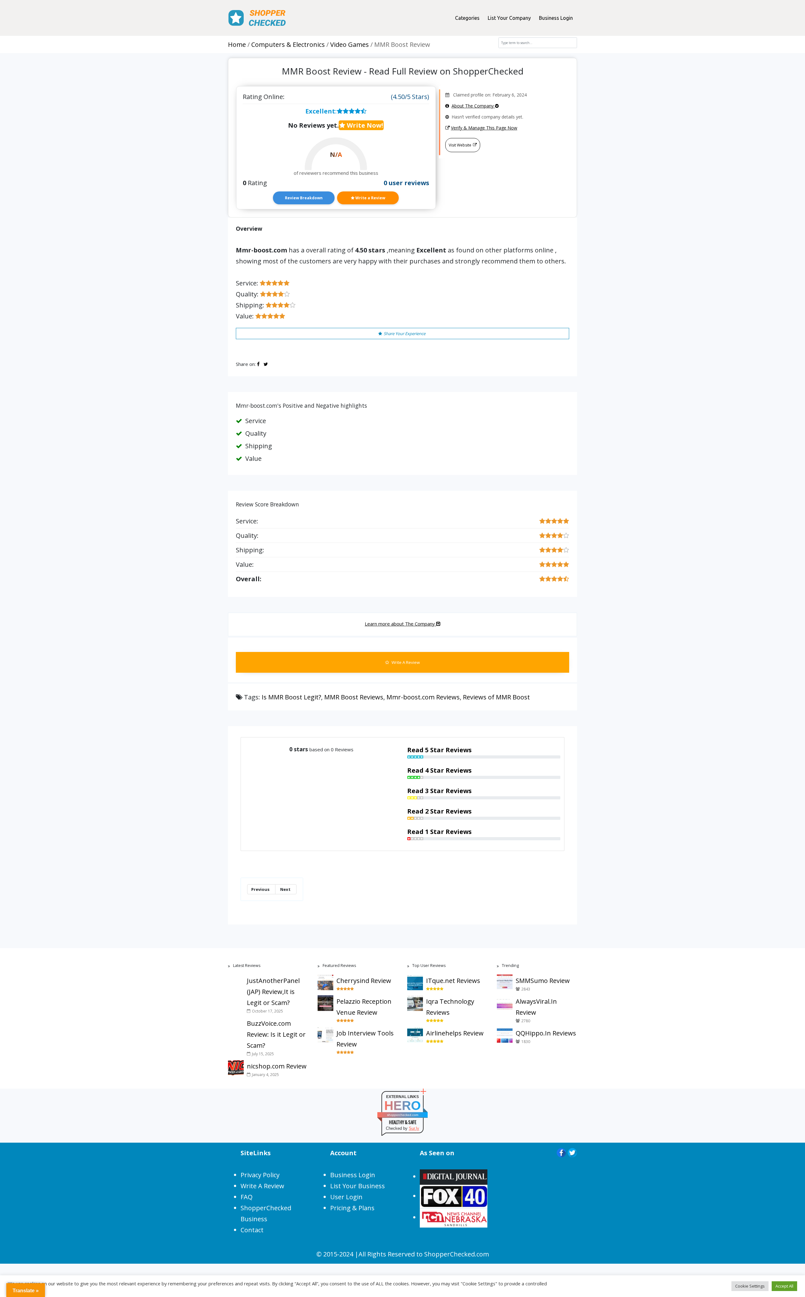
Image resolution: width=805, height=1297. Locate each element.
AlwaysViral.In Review (536, 1007)
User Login (346, 1197)
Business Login (556, 18)
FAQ (247, 1197)
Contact (252, 1230)
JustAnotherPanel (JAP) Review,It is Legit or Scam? (273, 991)
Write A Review (405, 662)
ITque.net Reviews (453, 980)
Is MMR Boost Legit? (291, 697)
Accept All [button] (784, 1286)
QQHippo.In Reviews (546, 1033)
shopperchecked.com (402, 1115)
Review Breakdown (304, 198)
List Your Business (357, 1186)
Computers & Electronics (288, 44)
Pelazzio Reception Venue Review (363, 1007)
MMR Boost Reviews (353, 697)
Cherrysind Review (363, 980)
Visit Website (460, 145)
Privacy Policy (260, 1175)
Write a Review (369, 198)
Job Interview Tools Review (365, 1038)
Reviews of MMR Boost (496, 697)
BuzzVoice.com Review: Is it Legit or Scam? (276, 1034)
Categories (467, 18)
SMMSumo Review (543, 980)
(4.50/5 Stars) (410, 96)
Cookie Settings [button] (750, 1286)
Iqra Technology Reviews (450, 1007)
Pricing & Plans (352, 1208)
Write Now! (364, 125)
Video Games (349, 44)
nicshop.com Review (277, 1066)
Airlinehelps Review (455, 1033)
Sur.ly (414, 1128)
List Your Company (509, 18)
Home (237, 44)
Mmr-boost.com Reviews (423, 697)
